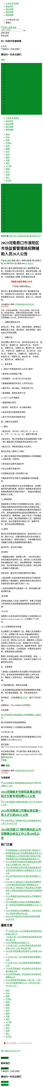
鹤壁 (8, 82)
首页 (8, 65)
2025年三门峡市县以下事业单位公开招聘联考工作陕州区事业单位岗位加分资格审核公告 (24, 890)
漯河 (8, 96)
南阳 (8, 102)
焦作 (8, 88)
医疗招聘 (9, 12)
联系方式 (23, 698)
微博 (3, 60)
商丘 (8, 105)
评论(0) (30, 263)
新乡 (8, 85)
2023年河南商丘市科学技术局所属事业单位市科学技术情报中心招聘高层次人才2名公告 (23, 870)
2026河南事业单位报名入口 (18, 943)
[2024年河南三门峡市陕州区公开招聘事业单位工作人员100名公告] (21, 822)
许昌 (8, 93)
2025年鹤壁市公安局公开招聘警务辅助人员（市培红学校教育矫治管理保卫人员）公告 (24, 905)
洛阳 (8, 73)
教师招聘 (9, 15)
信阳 (8, 108)
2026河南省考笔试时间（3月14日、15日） (24, 980)
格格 (9, 261)
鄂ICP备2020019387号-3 (11, 1051)
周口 (8, 111)
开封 (8, 70)
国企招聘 (9, 9)
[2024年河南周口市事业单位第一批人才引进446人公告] (21, 803)
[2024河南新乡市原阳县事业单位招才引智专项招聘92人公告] (21, 784)
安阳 (8, 79)
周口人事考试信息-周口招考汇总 (27, 236)
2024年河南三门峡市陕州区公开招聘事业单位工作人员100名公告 (21, 834)
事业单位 (9, 6)
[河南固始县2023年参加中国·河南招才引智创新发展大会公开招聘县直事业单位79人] (24, 851)
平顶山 (8, 76)
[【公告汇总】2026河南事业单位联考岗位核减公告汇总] (24, 932)
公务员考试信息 (12, 4)
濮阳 (8, 90)
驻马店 (8, 113)
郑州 (8, 67)
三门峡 (8, 99)
